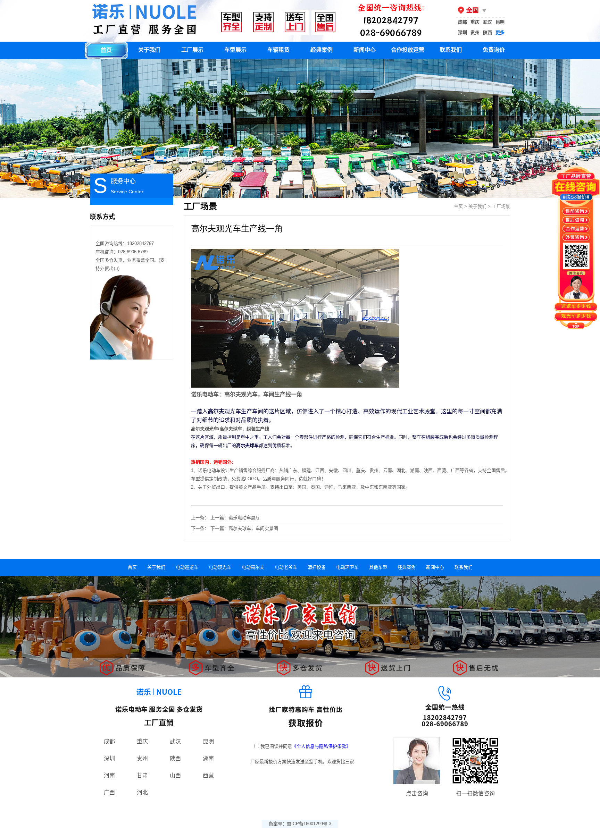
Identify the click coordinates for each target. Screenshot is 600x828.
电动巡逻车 (187, 567)
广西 (109, 792)
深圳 (462, 32)
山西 (175, 775)
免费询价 (494, 50)
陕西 (487, 32)
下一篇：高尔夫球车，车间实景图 (244, 528)
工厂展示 (192, 50)
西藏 (208, 775)
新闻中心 (364, 50)
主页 (458, 206)
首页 (106, 50)
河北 (142, 792)
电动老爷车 (286, 567)
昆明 (500, 22)
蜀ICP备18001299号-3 (309, 823)
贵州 (475, 32)
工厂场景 (501, 206)
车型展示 (235, 50)
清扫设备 (317, 567)
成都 (462, 22)
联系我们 (451, 50)
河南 (109, 775)
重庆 (475, 22)
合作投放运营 (407, 50)
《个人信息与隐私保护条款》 (321, 746)
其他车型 (378, 567)
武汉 (487, 22)
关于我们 (149, 50)
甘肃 (142, 775)
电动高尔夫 (253, 567)
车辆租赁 (278, 50)
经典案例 (321, 50)
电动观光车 (220, 567)
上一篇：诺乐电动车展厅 (235, 517)
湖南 (208, 758)
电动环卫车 (347, 567)
